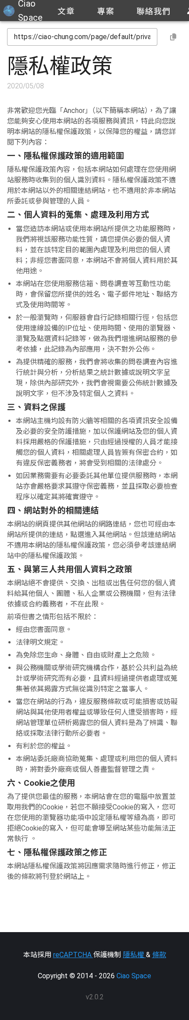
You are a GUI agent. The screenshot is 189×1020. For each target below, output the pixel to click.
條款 (159, 955)
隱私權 (134, 955)
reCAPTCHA (73, 955)
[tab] (66, 10)
